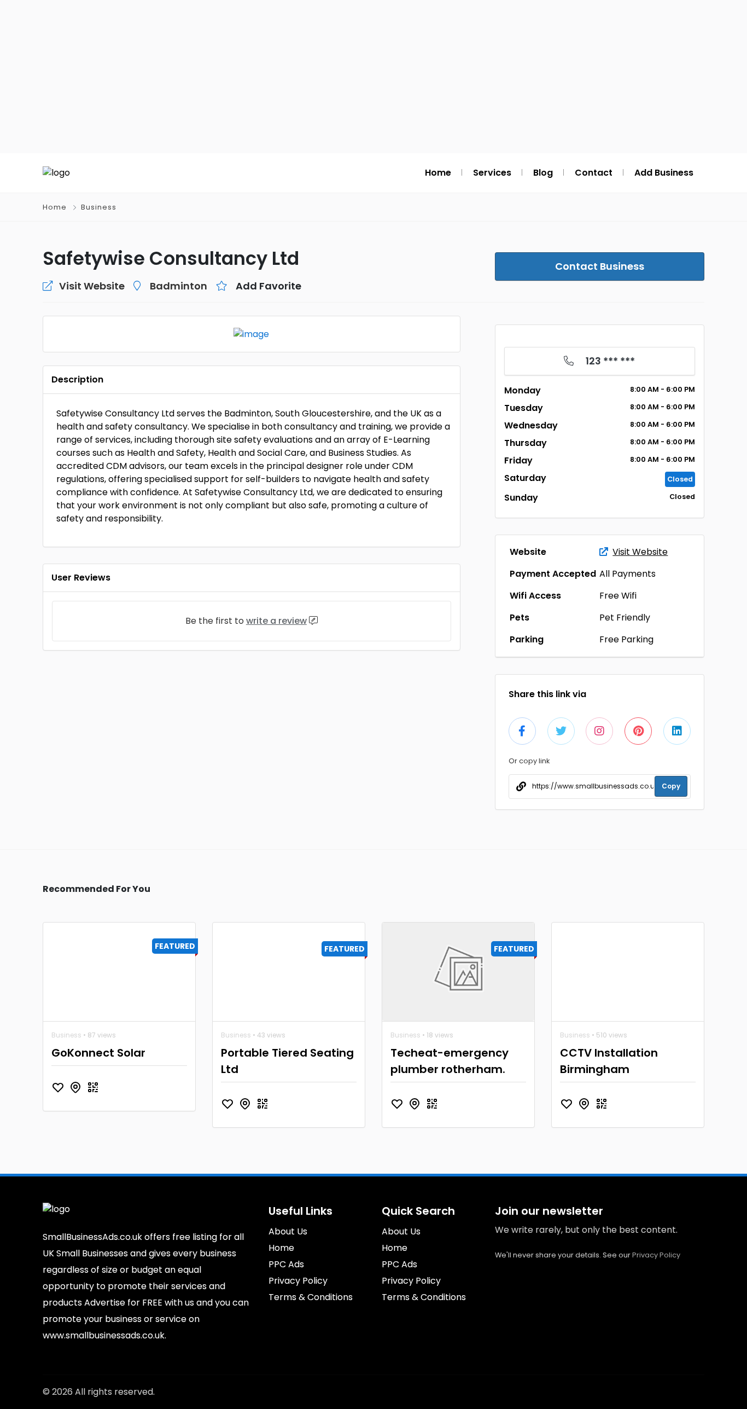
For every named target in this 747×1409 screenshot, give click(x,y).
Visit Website (640, 552)
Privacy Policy (656, 1255)
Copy (671, 786)
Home (55, 207)
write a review (276, 620)
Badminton (178, 286)
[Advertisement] (373, 76)
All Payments (627, 573)
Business (98, 207)
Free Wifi (618, 595)
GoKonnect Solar (98, 1052)
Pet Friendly (624, 617)
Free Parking (626, 639)
